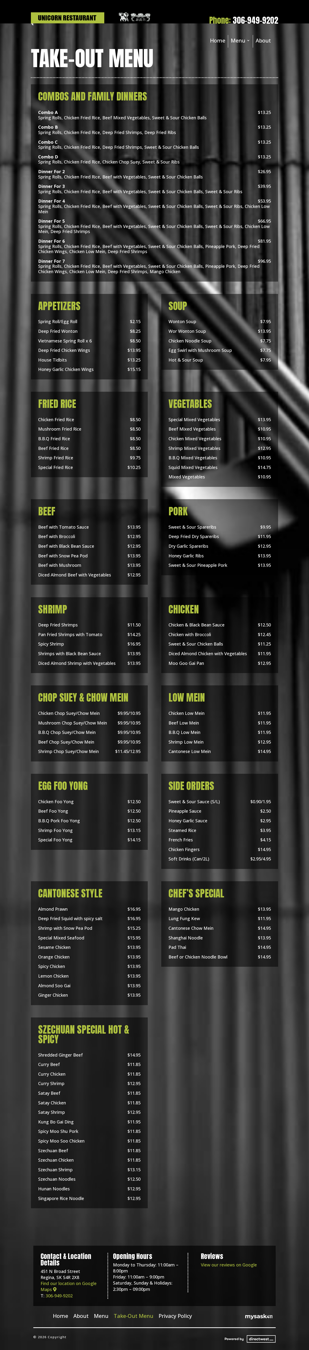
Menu (238, 41)
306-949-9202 (255, 20)
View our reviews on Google (229, 1265)
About (263, 41)
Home (217, 41)
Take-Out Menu (133, 1314)
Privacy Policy (175, 1314)
